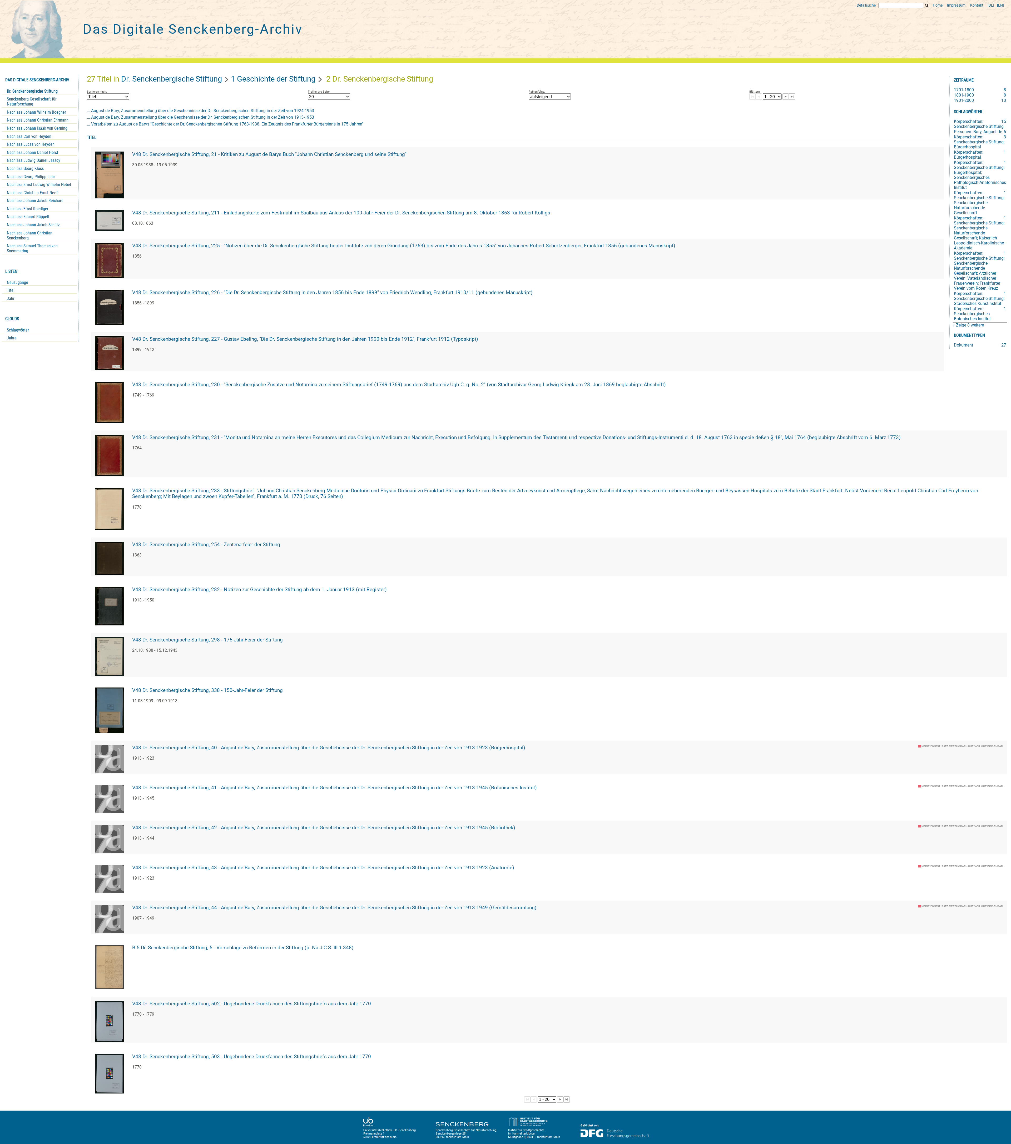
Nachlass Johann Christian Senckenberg (29, 235)
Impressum (956, 5)
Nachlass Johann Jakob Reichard (35, 200)
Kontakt (976, 5)
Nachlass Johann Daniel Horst (32, 152)
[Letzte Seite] (792, 96)
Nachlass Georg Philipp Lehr (31, 176)
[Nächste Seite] (785, 96)
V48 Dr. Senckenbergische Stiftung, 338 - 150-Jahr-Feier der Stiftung (207, 690)
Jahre (12, 337)
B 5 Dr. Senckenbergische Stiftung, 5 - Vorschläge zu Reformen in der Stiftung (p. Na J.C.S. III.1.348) (243, 948)
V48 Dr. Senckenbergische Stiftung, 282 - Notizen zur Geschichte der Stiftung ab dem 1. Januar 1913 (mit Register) (259, 590)
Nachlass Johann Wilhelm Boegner (36, 112)
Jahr (10, 298)
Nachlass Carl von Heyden (29, 136)
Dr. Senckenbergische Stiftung (32, 91)
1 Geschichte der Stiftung (273, 78)
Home (938, 5)
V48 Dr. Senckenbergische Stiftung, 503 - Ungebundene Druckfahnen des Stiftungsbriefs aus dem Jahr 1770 (251, 1057)
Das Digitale (193, 29)
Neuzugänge (17, 282)
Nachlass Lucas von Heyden (30, 144)
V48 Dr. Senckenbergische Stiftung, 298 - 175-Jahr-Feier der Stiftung (207, 640)
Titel (10, 290)
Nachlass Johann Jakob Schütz (33, 224)
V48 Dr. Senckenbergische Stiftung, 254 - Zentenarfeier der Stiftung (206, 545)
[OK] (926, 5)
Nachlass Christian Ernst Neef (32, 192)
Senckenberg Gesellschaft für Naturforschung (32, 102)
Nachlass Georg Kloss (25, 168)
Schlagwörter (18, 330)
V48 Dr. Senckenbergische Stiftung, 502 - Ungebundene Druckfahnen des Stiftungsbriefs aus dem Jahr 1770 (251, 1004)
